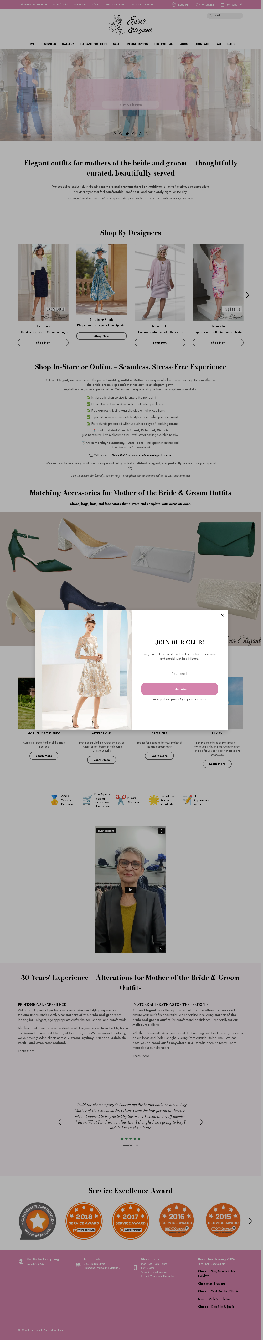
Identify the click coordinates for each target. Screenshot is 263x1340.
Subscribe (180, 689)
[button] (222, 615)
